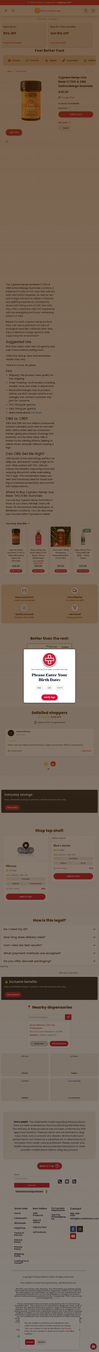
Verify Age (49, 697)
